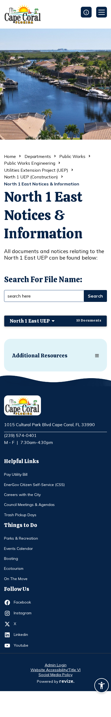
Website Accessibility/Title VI (55, 669)
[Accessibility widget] (101, 686)
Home (10, 156)
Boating (11, 558)
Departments (38, 156)
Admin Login (56, 665)
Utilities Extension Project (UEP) (36, 170)
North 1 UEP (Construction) (31, 177)
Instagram (23, 612)
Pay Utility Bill (15, 474)
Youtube (23, 645)
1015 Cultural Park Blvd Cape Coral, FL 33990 (49, 425)
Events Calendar (18, 548)
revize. (66, 681)
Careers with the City (22, 494)
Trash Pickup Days (20, 514)
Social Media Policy (55, 674)
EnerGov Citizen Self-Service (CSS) (34, 484)
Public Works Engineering (29, 163)
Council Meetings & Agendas (29, 504)
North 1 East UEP (55, 321)
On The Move (15, 578)
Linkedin (23, 634)
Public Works (72, 156)
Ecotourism (13, 568)
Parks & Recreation (21, 538)
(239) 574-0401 (20, 435)
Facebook (23, 602)
